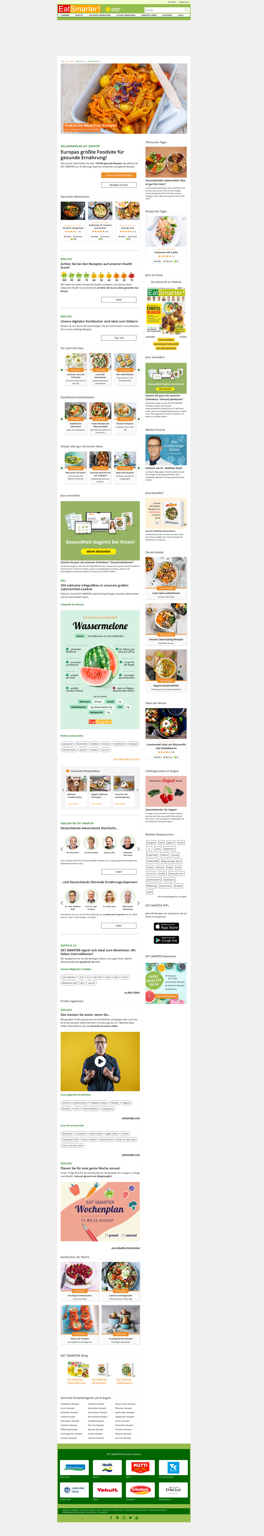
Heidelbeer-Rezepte (70, 1404)
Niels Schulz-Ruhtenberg (128, 907)
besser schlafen (89, 1139)
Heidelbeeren (119, 744)
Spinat (83, 749)
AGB (98, 1510)
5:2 (88, 977)
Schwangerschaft (70, 1139)
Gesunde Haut (106, 1139)
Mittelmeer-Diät (69, 983)
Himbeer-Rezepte (96, 1404)
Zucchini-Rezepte (123, 1438)
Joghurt (170, 842)
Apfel (149, 892)
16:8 (81, 977)
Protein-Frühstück (125, 423)
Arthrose (66, 1102)
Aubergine (169, 879)
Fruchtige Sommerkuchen (80, 1295)
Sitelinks (83, 1510)
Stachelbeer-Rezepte (97, 1412)
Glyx (82, 983)
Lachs (157, 848)
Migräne (126, 1102)
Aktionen (167, 15)
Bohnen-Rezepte (95, 1429)
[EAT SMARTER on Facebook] (111, 1518)
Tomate (175, 855)
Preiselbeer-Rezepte (70, 1421)
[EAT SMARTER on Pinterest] (117, 1518)
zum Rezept (73, 803)
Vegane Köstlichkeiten (166, 685)
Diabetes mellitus (99, 1102)
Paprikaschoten (69, 749)
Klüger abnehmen (125, 15)
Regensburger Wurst (171, 861)
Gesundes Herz (177, 873)
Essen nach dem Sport (72, 1145)
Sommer (65, 15)
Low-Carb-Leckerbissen (166, 593)
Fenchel (106, 744)
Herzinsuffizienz (90, 1108)
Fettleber (115, 1102)
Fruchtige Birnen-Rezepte (121, 1338)
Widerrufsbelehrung (157, 1510)
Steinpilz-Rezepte (69, 1438)
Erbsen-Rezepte (95, 1433)
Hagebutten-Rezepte (124, 1416)
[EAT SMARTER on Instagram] (124, 1518)
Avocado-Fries (127, 228)
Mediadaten (91, 1512)
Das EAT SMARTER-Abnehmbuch (160, 531)
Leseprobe (150, 336)
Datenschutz (118, 1510)
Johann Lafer (109, 852)
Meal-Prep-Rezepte (125, 472)
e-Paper (183, 336)
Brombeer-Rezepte (69, 1412)
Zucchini (105, 749)
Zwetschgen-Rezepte (124, 1412)
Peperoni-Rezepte (123, 1433)
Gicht (77, 1108)
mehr (119, 299)
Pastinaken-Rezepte (124, 1425)
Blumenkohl (82, 744)
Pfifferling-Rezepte (69, 1429)
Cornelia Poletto (91, 852)
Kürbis (150, 867)
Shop (180, 15)
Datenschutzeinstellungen (136, 1510)
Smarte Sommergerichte (120, 1295)
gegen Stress (112, 1133)
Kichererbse (165, 886)
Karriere (74, 1510)
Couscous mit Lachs (166, 252)
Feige (169, 867)
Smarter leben (149, 15)
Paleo (107, 977)
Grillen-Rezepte (122, 1421)
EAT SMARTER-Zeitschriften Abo (77, 1381)
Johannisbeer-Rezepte (125, 1404)
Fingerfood (152, 855)
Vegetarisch (169, 848)
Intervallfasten (68, 977)
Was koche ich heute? (76, 472)
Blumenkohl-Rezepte (97, 1416)
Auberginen (67, 744)
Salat (161, 842)
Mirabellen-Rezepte (97, 1408)
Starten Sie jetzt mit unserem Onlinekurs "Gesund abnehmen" (97, 562)
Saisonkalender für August (161, 809)
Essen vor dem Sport (126, 1139)
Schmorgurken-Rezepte (71, 1433)
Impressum (106, 1510)
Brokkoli (95, 744)
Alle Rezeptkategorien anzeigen (172, 896)
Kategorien (102, 1512)
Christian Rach (72, 852)
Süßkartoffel (152, 861)
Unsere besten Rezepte (119, 175)
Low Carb (97, 977)
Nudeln (162, 873)
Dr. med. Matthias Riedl (72, 907)
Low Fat (91, 983)
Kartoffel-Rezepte (96, 1421)
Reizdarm (66, 1108)
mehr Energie (96, 1133)
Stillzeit (125, 1133)
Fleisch (160, 867)
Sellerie (164, 855)
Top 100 (118, 337)
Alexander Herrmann (127, 854)
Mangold (134, 744)
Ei (149, 848)
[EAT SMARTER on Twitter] (130, 1518)
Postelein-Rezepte (69, 1425)
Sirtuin (125, 977)
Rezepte (79, 15)
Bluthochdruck (80, 1102)
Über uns (65, 1510)
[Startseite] (79, 9)
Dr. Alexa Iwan (109, 906)
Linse (178, 867)
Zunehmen (81, 1133)
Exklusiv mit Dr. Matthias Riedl (163, 468)
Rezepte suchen (119, 185)
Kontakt (92, 1510)
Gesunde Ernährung (100, 15)
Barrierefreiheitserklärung (73, 1512)
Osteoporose (107, 1108)
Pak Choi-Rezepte (96, 1425)
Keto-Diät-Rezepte (125, 374)
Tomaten (94, 749)
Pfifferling (151, 886)
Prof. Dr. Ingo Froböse (91, 907)
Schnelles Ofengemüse (72, 228)
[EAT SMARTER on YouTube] (137, 1518)
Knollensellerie (154, 879)
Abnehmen (67, 1133)
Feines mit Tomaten (80, 1338)
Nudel (181, 842)
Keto (116, 977)
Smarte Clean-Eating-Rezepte (166, 639)
